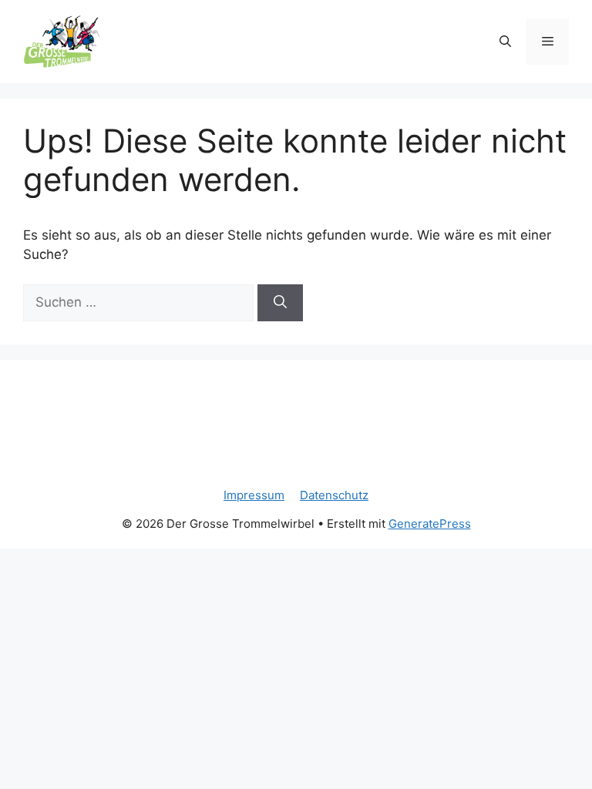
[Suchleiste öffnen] (505, 41)
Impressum (254, 495)
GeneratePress (429, 523)
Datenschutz (334, 495)
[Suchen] (280, 302)
